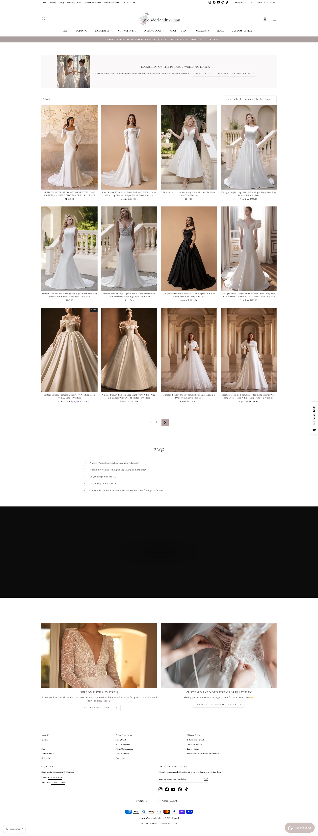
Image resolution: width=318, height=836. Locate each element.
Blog (43, 749)
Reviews (53, 2)
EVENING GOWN (153, 30)
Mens (184, 30)
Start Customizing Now (99, 708)
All (65, 30)
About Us (45, 735)
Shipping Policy (193, 735)
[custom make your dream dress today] (219, 655)
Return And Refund (195, 740)
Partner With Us (48, 754)
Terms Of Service (194, 744)
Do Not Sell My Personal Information (203, 754)
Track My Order (74, 2)
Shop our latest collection (158, 556)
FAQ (62, 2)
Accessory (203, 30)
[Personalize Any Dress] (99, 655)
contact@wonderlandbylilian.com (60, 772)
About (43, 2)
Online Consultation (92, 2)
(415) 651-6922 (58, 782)
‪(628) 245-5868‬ (55, 777)
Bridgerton (103, 30)
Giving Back (46, 758)
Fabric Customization (124, 749)
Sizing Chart (120, 740)
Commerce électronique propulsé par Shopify (159, 823)
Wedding (81, 30)
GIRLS (173, 30)
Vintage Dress (127, 30)
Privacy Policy (193, 749)
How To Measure (122, 744)
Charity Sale (120, 758)
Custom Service (242, 30)
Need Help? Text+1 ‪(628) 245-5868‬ (119, 2)
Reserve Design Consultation (218, 704)
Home (220, 30)
